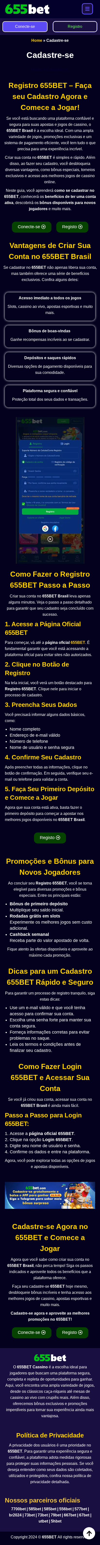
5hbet (56, 1521)
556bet (65, 1509)
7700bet (18, 1509)
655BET (78, 642)
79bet (56, 1515)
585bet (35, 1509)
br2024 (15, 1515)
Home (36, 40)
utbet (43, 1521)
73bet (30, 1515)
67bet (84, 1515)
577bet (81, 1509)
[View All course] (87, 8)
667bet (70, 1515)
